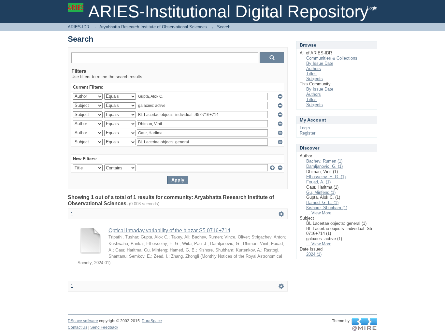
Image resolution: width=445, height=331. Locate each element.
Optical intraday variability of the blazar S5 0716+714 (169, 230)
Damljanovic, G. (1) (324, 166)
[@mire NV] (364, 324)
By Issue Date (319, 63)
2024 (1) (314, 254)
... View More (318, 212)
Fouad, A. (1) (318, 182)
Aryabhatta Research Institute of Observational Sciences (153, 26)
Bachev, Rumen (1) (324, 161)
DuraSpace (152, 321)
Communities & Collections (331, 58)
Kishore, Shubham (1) (326, 207)
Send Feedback (104, 327)
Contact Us (77, 327)
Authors (313, 68)
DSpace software (83, 321)
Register (307, 133)
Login (372, 8)
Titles (311, 73)
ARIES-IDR (78, 26)
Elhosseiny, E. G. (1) (326, 176)
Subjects (314, 78)
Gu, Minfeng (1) (321, 192)
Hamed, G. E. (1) (322, 202)
